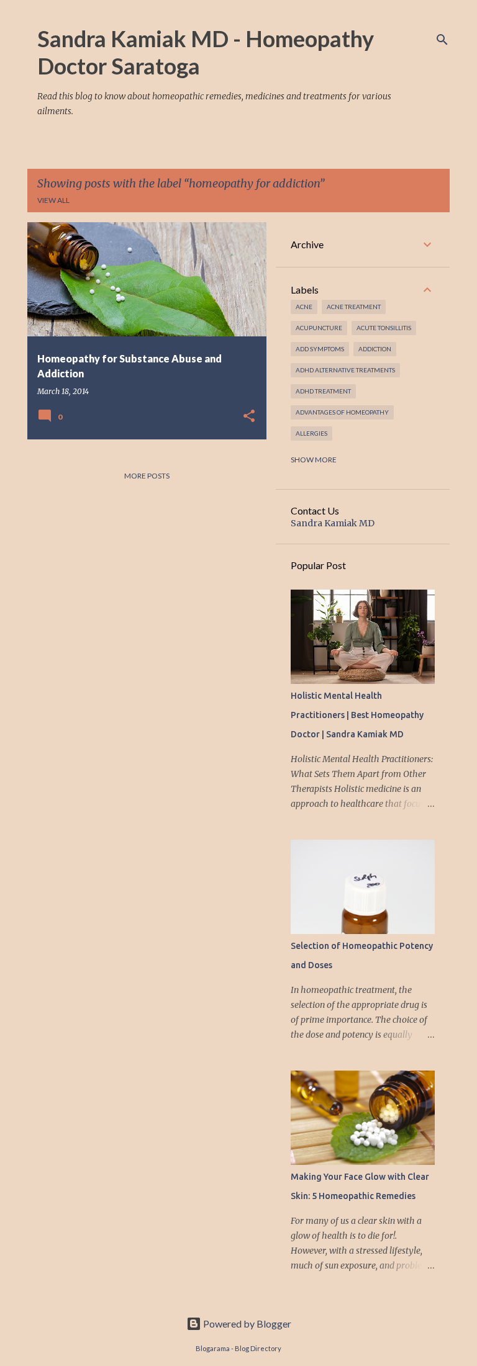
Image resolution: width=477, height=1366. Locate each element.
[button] (249, 416)
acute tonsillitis (384, 327)
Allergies (311, 433)
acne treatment (354, 306)
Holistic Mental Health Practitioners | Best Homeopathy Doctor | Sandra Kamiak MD (357, 715)
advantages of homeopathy (342, 412)
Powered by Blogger (246, 1323)
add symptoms (320, 349)
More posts (147, 475)
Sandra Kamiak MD (333, 523)
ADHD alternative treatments (345, 370)
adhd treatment (323, 391)
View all (53, 200)
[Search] (442, 40)
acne (304, 306)
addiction (374, 349)
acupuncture (319, 327)
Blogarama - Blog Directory (238, 1348)
